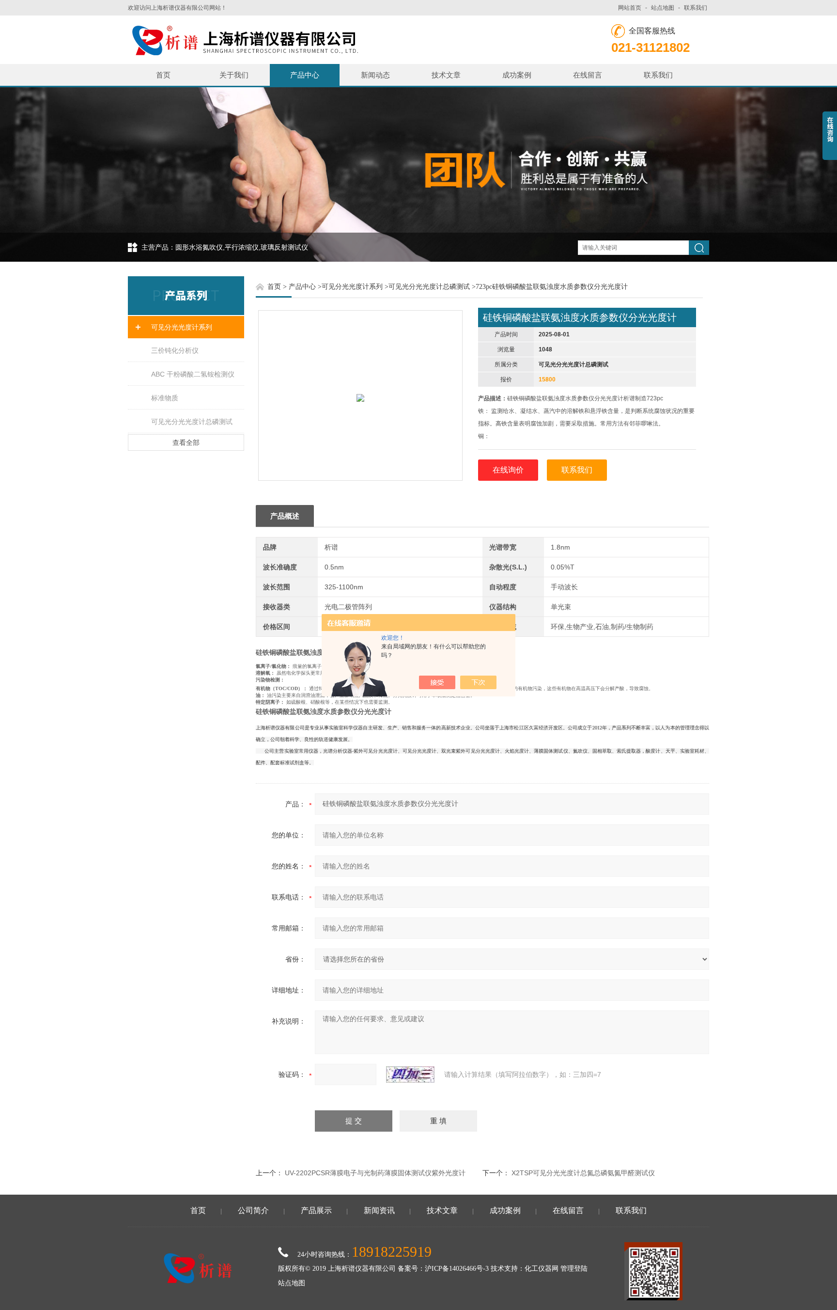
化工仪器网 (541, 1268)
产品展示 (316, 1210)
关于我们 (233, 75)
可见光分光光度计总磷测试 (191, 422)
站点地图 (662, 7)
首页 (163, 75)
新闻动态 (375, 75)
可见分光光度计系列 (181, 327)
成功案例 (516, 75)
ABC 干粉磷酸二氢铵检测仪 (192, 374)
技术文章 (446, 75)
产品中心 (304, 75)
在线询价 (508, 470)
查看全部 (186, 442)
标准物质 (164, 398)
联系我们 (695, 7)
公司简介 (253, 1210)
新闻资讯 (379, 1210)
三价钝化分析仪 (175, 350)
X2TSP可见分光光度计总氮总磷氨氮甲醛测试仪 (583, 1173)
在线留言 (587, 75)
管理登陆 (574, 1268)
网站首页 (629, 7)
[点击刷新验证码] (410, 1074)
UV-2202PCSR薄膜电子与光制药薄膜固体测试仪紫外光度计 (375, 1173)
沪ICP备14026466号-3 (457, 1268)
